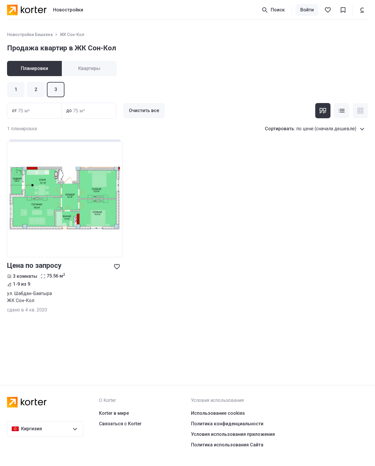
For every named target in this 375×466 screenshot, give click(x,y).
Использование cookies (218, 413)
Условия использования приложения (233, 434)
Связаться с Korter (120, 423)
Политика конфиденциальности (227, 423)
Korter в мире (114, 413)
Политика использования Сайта (227, 445)
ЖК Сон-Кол (72, 34)
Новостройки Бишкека (30, 34)
